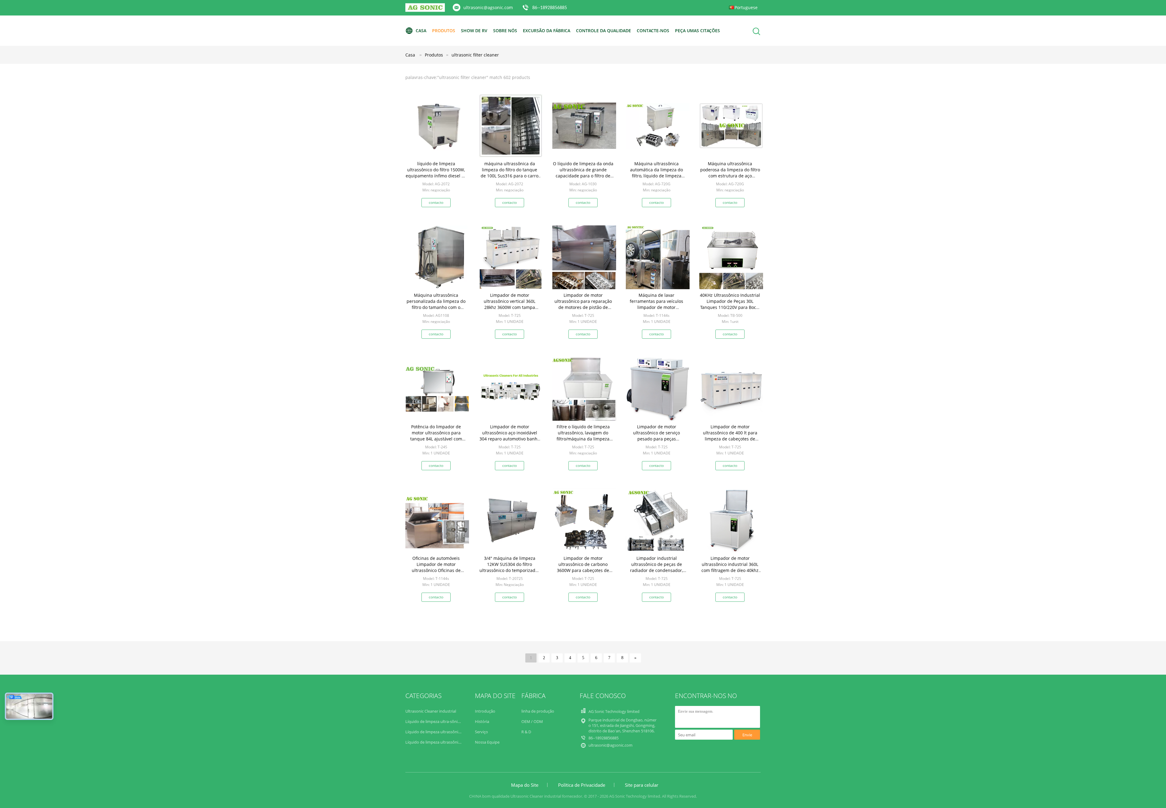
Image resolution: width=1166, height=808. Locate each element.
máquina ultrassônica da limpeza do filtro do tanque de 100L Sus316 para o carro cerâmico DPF (509, 173)
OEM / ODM (532, 721)
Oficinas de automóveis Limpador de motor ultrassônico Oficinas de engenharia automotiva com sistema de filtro (436, 570)
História (482, 721)
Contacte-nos (653, 30)
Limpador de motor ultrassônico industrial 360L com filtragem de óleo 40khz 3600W (730, 567)
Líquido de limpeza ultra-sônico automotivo (444, 721)
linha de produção (537, 711)
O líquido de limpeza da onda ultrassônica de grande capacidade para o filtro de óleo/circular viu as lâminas (583, 173)
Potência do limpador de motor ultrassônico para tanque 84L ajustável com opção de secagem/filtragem (436, 436)
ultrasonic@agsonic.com (488, 7)
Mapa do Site (524, 785)
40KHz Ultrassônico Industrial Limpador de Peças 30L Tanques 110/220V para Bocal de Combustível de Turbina (730, 304)
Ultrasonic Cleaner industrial (430, 711)
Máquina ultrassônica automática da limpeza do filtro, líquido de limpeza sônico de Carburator (656, 173)
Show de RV (474, 30)
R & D (526, 731)
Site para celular (641, 785)
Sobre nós (505, 30)
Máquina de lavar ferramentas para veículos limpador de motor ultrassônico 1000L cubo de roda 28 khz (656, 307)
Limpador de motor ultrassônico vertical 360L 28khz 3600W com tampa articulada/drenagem (509, 304)
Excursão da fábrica (546, 30)
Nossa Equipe (487, 742)
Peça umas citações (697, 30)
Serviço (481, 731)
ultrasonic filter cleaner (475, 55)
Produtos (443, 30)
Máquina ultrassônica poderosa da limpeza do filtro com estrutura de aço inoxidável (730, 173)
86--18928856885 (549, 8)
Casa (421, 30)
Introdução (485, 711)
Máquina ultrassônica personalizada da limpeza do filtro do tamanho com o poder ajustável (436, 304)
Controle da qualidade (603, 30)
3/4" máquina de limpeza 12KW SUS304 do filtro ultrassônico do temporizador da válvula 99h (509, 567)
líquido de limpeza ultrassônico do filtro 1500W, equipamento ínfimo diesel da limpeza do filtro (436, 173)
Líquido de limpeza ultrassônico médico (441, 742)
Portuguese (746, 7)
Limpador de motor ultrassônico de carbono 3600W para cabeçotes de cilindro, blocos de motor (583, 567)
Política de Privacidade (581, 785)
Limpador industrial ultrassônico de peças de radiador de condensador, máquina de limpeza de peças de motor (656, 570)
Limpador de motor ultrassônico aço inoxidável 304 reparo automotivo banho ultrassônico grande (509, 436)
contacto (436, 202)
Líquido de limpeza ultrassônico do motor (443, 731)
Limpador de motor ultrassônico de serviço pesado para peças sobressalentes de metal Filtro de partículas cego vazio (656, 439)
